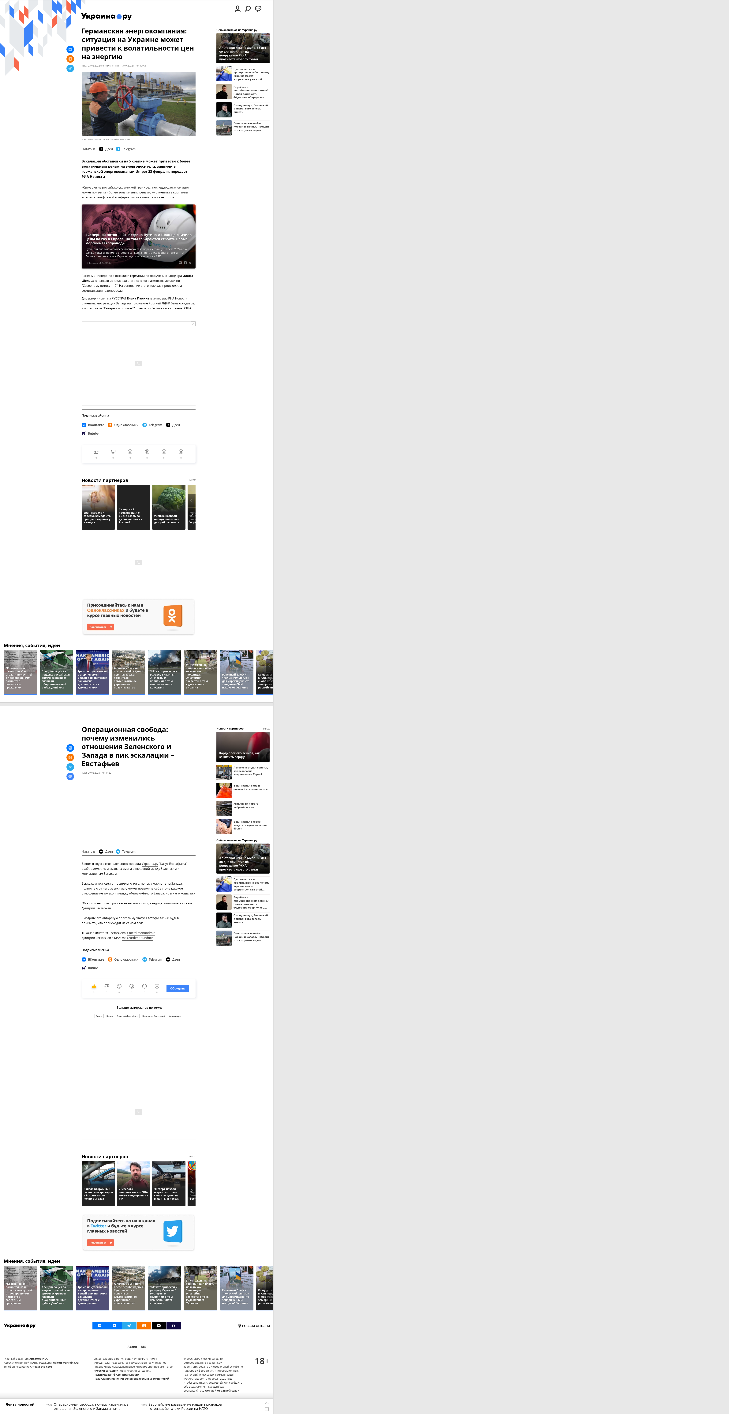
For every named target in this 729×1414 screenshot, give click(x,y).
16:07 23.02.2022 (91, 65)
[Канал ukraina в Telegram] (129, 1325)
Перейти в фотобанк (120, 139)
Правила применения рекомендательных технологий (131, 1378)
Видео (99, 1016)
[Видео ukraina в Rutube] (173, 1325)
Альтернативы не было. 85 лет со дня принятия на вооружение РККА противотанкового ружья (242, 53)
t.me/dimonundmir (141, 933)
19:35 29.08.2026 (91, 772)
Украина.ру (150, 864)
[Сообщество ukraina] (114, 1325)
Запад (110, 1016)
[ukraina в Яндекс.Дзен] (159, 1325)
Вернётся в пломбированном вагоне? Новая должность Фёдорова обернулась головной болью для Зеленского (251, 92)
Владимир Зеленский (153, 1016)
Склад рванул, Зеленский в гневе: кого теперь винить (251, 108)
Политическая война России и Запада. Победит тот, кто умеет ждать (251, 126)
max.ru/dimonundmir (137, 938)
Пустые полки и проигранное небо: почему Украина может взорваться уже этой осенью (251, 74)
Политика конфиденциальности (116, 1374)
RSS (143, 1347)
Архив (132, 1347)
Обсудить (177, 988)
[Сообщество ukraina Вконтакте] (99, 1325)
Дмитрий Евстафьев (127, 1016)
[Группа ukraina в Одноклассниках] (144, 1325)
